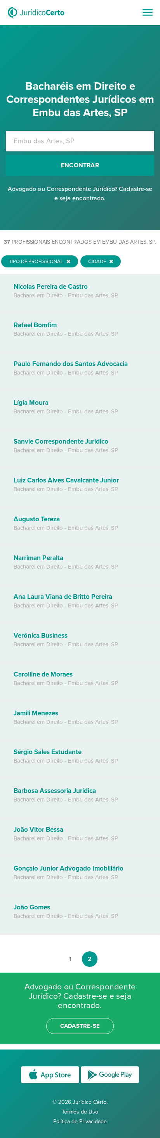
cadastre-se (80, 1025)
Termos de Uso (80, 1112)
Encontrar (80, 165)
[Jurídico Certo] (36, 19)
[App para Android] (110, 1082)
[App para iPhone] (51, 1082)
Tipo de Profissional (36, 261)
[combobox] (80, 141)
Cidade (97, 261)
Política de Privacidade (80, 1121)
